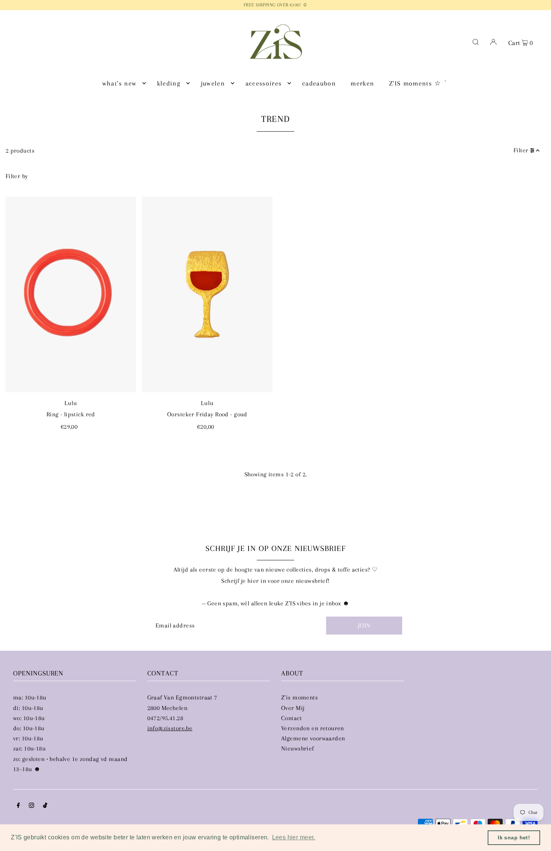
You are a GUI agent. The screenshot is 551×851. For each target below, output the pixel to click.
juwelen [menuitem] (213, 83)
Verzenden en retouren (312, 728)
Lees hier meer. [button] (293, 837)
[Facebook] (18, 806)
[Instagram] (31, 806)
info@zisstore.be (170, 728)
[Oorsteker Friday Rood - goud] (207, 294)
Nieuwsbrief (297, 748)
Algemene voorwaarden (313, 738)
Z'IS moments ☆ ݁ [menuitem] (416, 83)
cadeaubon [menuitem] (319, 83)
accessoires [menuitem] (264, 83)
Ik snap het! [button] (514, 837)
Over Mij (292, 707)
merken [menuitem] (362, 83)
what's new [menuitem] (119, 83)
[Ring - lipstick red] (71, 294)
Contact (291, 718)
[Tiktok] (45, 806)
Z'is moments (299, 697)
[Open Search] (475, 41)
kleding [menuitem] (168, 83)
